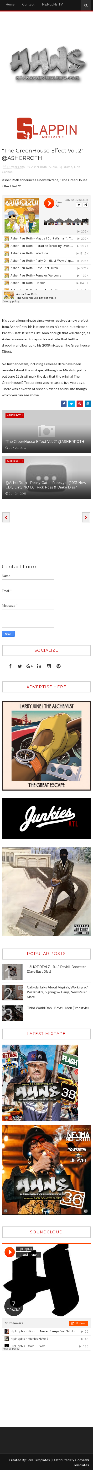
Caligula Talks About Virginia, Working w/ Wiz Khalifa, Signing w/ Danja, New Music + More (58, 991)
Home (10, 4)
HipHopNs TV (52, 4)
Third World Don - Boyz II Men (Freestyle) (58, 1008)
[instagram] (49, 665)
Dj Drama (65, 167)
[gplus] (29, 665)
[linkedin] (39, 665)
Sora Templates (38, 1460)
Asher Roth (39, 167)
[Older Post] (86, 517)
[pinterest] (58, 665)
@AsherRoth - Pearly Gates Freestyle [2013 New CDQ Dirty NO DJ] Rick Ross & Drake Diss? (45, 485)
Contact (28, 4)
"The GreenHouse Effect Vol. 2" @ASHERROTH (44, 441)
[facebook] (10, 665)
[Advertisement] (32, 1388)
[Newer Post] (6, 517)
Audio (53, 167)
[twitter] (20, 665)
